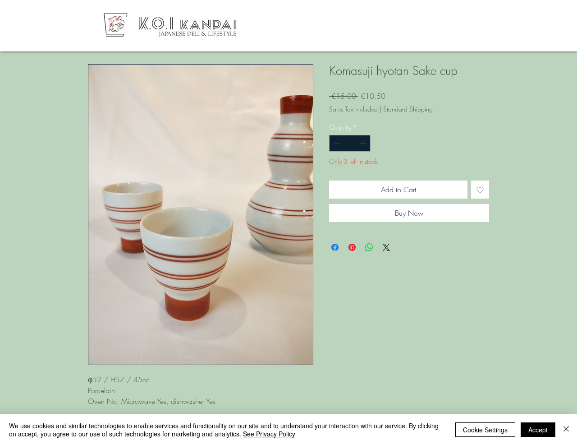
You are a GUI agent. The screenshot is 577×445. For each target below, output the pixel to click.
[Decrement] (336, 143)
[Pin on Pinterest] (352, 247)
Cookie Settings (485, 429)
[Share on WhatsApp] (369, 247)
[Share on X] (386, 247)
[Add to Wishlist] (480, 190)
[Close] (566, 430)
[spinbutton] (350, 143)
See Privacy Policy (269, 433)
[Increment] (363, 143)
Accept (538, 429)
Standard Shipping (408, 109)
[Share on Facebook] (335, 247)
